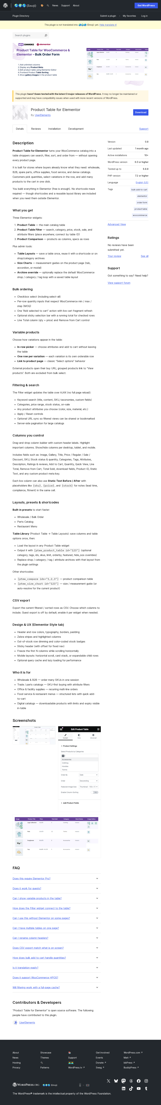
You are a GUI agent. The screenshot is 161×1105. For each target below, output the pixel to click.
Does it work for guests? (27, 888)
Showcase (45, 1052)
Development (76, 128)
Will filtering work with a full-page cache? (36, 987)
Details (20, 128)
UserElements (43, 115)
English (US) (142, 182)
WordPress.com (133, 1052)
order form (142, 202)
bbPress (129, 1062)
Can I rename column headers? (30, 937)
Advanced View (117, 224)
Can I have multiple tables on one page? (36, 928)
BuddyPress (131, 1067)
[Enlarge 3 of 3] (96, 818)
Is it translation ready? (25, 967)
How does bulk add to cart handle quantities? (39, 957)
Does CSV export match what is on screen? (38, 947)
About (16, 1052)
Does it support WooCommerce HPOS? (35, 977)
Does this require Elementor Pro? (31, 878)
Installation (54, 128)
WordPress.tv (76, 1067)
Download (140, 112)
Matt (127, 1057)
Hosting (17, 1062)
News (15, 1057)
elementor (142, 196)
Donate (101, 1062)
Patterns (44, 1067)
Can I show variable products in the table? (37, 898)
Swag (100, 1067)
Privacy (16, 1067)
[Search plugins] (46, 35)
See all (144, 256)
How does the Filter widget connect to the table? (41, 908)
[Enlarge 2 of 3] (96, 730)
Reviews (36, 128)
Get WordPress (146, 5)
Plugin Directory (21, 15)
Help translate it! (108, 24)
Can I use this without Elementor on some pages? (41, 918)
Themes (44, 1057)
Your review (114, 256)
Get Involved (102, 1052)
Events (99, 1057)
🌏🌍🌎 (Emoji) (50, 1085)
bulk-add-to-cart (139, 189)
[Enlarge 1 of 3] (51, 730)
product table (141, 209)
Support (143, 128)
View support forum (119, 282)
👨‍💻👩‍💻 (71, 1062)
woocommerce (140, 215)
